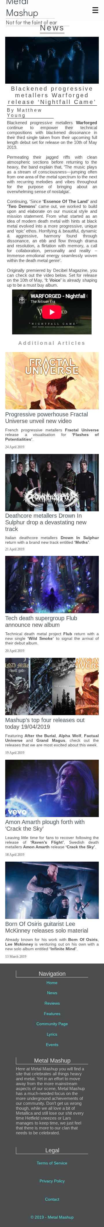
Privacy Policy (52, 1181)
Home (52, 982)
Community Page (52, 1023)
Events (52, 1044)
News (52, 992)
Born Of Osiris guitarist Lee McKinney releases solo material (46, 927)
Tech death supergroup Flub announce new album (41, 621)
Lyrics (52, 1034)
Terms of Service (52, 1163)
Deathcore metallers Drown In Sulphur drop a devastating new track (45, 522)
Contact (52, 1199)
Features (52, 1013)
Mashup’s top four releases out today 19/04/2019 (45, 723)
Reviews (52, 1003)
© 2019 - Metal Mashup (52, 1217)
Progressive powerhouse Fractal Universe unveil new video (46, 417)
